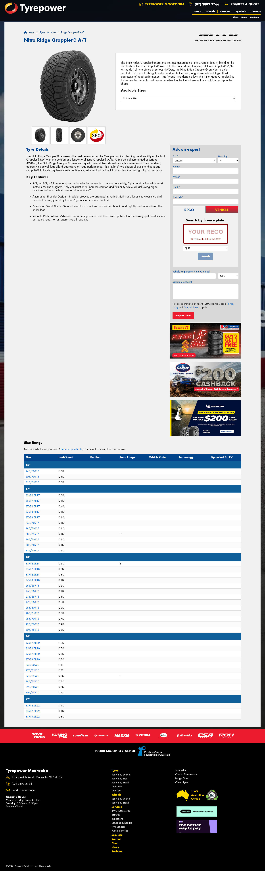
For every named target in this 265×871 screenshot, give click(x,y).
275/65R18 (32, 596)
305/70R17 (32, 545)
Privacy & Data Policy (24, 866)
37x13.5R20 (33, 659)
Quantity (222, 156)
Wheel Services (119, 830)
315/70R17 (32, 550)
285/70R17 (32, 528)
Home (30, 32)
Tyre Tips (116, 790)
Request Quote (183, 315)
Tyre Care (116, 786)
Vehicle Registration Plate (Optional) (191, 271)
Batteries (115, 814)
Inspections (117, 818)
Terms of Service (192, 307)
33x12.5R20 (33, 643)
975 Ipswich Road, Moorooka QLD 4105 (37, 777)
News (244, 17)
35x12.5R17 (33, 501)
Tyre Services (118, 826)
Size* (175, 156)
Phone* (176, 176)
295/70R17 (32, 539)
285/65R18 (32, 613)
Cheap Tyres (181, 782)
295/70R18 (32, 624)
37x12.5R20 (33, 654)
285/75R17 (32, 534)
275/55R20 (32, 670)
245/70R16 (32, 471)
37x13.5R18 (33, 580)
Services (225, 11)
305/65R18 (32, 629)
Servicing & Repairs (121, 822)
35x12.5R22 (33, 711)
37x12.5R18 (33, 574)
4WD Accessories (120, 810)
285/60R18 (32, 607)
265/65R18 (32, 585)
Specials (240, 11)
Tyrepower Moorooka (164, 4)
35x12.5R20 (33, 648)
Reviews (254, 17)
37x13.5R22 (33, 716)
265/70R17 (32, 523)
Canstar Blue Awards (186, 774)
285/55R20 (32, 681)
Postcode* (178, 197)
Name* (176, 166)
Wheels (210, 11)
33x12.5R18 (33, 563)
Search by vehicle (71, 449)
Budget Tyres (181, 778)
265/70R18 (32, 591)
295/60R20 (32, 687)
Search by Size (119, 778)
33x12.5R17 (33, 495)
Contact (256, 11)
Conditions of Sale (43, 866)
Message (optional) (183, 282)
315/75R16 (32, 482)
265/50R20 (32, 665)
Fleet (235, 17)
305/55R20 (32, 692)
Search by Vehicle (120, 774)
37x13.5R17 (33, 512)
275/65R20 (32, 676)
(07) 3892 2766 (207, 4)
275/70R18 (32, 602)
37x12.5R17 (33, 506)
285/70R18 (32, 618)
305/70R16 (32, 476)
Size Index (180, 770)
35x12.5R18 (33, 569)
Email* (176, 187)
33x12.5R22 (33, 705)
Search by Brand (120, 782)
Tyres (197, 11)
